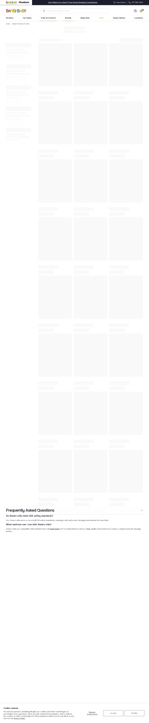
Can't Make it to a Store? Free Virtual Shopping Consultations (72, 2)
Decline (134, 713)
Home (8, 24)
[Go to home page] (16, 11)
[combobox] (75, 10)
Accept (113, 713)
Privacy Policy (19, 718)
